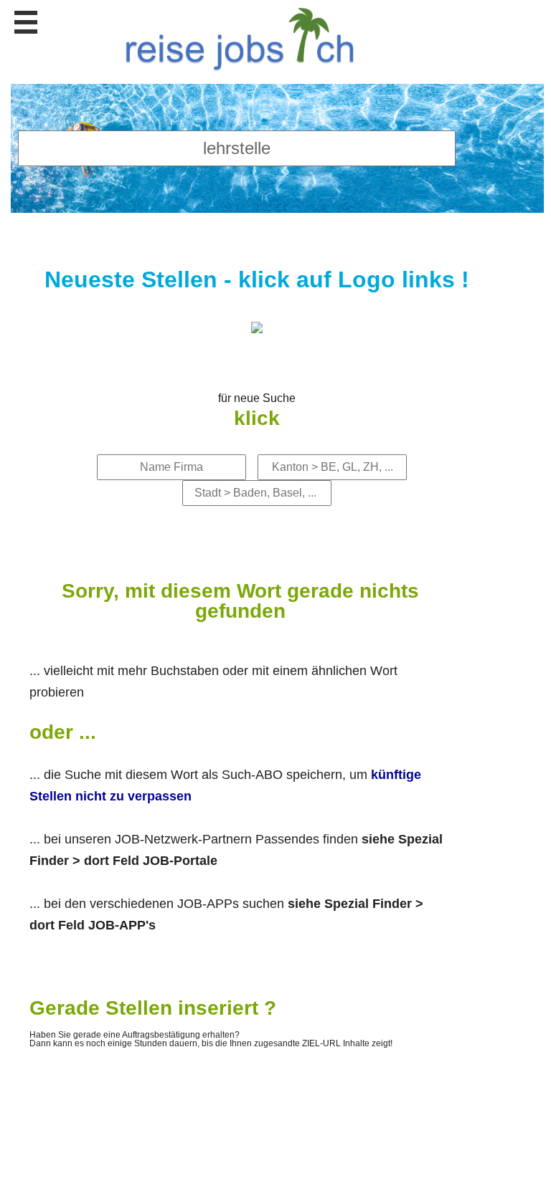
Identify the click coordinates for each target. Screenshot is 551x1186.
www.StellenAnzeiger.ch (244, 36)
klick (257, 418)
